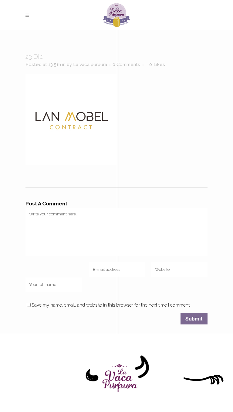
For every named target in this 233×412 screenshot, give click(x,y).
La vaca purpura (90, 64)
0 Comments (126, 64)
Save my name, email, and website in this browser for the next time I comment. (111, 305)
